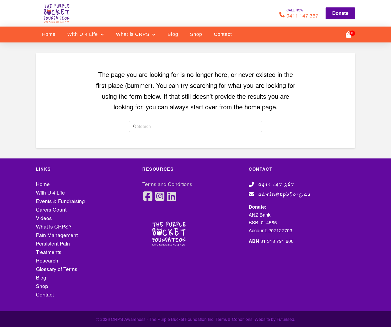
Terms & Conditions (233, 319)
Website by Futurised (274, 319)
